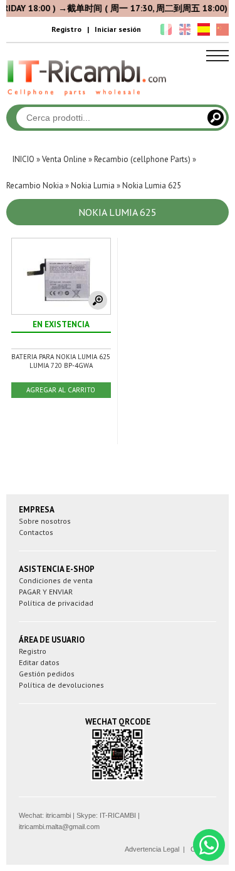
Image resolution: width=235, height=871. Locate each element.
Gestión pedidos (47, 673)
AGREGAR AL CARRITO (60, 389)
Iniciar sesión (118, 29)
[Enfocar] (97, 300)
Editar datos (39, 662)
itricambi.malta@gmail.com (59, 826)
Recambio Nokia (34, 185)
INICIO (23, 159)
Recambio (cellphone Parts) (142, 159)
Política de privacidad (56, 603)
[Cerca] (215, 118)
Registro (66, 29)
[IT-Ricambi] (87, 98)
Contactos (36, 532)
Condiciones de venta (56, 580)
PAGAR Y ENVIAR (46, 591)
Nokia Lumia (93, 185)
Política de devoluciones (61, 685)
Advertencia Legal (152, 849)
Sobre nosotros (45, 521)
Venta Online (64, 159)
